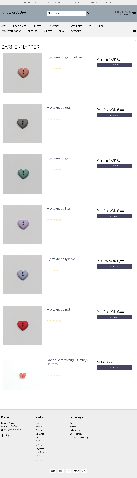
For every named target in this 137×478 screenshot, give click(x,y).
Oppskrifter (76, 26)
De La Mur (40, 434)
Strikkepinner (96, 26)
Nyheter (48, 31)
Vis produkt (114, 65)
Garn (4, 26)
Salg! (61, 31)
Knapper (37, 26)
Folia (38, 456)
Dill (37, 438)
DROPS (39, 445)
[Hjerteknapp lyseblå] (22, 276)
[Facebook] (2, 435)
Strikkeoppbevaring (11, 31)
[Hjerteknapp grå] (22, 125)
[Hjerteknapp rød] (22, 327)
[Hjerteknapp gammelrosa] (22, 74)
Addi (38, 423)
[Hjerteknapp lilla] (22, 226)
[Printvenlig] (135, 40)
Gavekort (76, 31)
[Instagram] (7, 435)
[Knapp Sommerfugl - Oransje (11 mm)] (22, 377)
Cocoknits (40, 430)
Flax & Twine (41, 452)
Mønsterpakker (56, 26)
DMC (38, 441)
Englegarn (40, 448)
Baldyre (39, 427)
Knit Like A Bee (13, 12)
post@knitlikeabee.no (13, 430)
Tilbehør (32, 31)
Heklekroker (19, 26)
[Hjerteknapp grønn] (22, 175)
